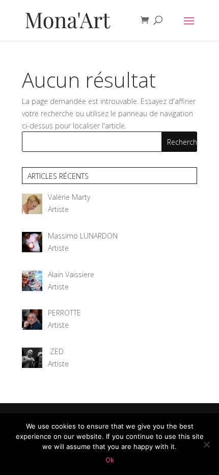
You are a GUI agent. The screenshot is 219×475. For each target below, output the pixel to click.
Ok (109, 460)
